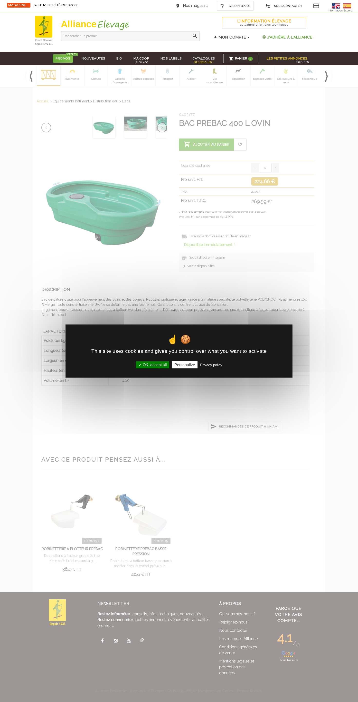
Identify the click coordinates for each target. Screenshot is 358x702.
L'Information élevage (264, 22)
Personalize (184, 365)
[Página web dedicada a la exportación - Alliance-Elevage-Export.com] (347, 5)
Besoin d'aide (239, 6)
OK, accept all (154, 365)
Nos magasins (195, 5)
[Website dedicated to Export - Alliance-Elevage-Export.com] (337, 5)
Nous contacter (287, 6)
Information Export (340, 10)
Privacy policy (211, 365)
